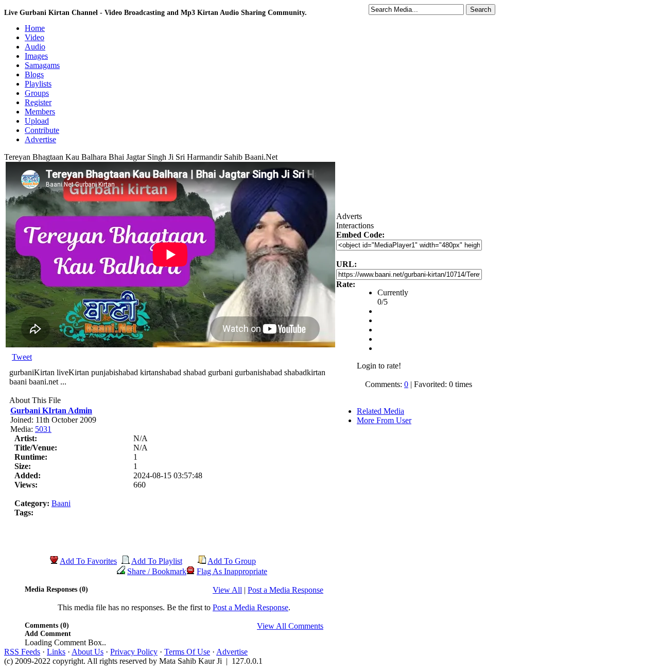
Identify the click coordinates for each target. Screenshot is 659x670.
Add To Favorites (88, 561)
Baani (61, 503)
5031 (43, 429)
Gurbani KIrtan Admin (51, 410)
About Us (87, 651)
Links (56, 651)
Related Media (380, 411)
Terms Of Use (187, 651)
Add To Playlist (156, 561)
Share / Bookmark (156, 571)
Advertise (232, 651)
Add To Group (231, 561)
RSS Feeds (22, 651)
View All (227, 589)
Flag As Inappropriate (232, 571)
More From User (384, 420)
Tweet (22, 357)
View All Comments (290, 626)
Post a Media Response (285, 589)
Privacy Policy (134, 651)
